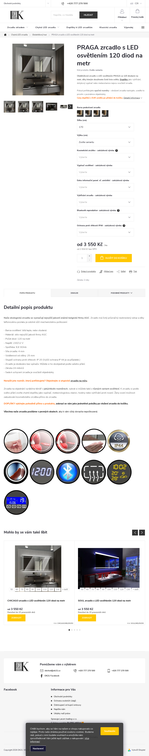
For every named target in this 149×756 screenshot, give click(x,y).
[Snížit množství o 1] (89, 260)
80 (27, 589)
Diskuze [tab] (74, 293)
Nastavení (38, 748)
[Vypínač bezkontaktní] (94, 441)
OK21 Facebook (52, 675)
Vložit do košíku (116, 258)
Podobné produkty (120, 293)
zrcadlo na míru (79, 380)
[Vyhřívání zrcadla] (94, 471)
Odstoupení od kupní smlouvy (67, 705)
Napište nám (59, 709)
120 (51, 589)
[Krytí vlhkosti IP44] (119, 441)
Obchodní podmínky (12, 3)
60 (17, 589)
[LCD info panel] (17, 502)
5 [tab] (79, 630)
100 (38, 589)
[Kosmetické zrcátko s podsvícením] (68, 441)
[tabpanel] (39, 583)
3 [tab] (74, 630)
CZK (137, 3)
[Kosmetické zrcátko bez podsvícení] (42, 441)
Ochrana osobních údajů (65, 701)
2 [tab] (72, 630)
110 (45, 589)
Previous (135, 532)
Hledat (88, 15)
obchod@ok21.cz (52, 670)
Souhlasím (109, 731)
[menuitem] (18, 27)
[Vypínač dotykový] (16, 471)
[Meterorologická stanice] (119, 471)
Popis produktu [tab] (27, 293)
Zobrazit (16, 617)
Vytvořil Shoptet (138, 750)
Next (142, 532)
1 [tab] (69, 630)
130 (57, 589)
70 (22, 589)
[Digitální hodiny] (42, 471)
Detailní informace (132, 98)
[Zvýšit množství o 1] (89, 256)
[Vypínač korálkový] (16, 441)
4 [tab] (77, 630)
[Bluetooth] (68, 471)
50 (11, 589)
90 (32, 589)
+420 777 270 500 (86, 670)
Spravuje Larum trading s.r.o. (64, 719)
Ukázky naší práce (62, 713)
